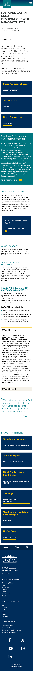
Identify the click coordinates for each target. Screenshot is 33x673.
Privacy (4, 591)
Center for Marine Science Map (11, 630)
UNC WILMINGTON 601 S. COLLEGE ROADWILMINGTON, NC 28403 (10, 569)
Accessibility (5, 587)
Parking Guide (6, 628)
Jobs (3, 585)
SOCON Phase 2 (9, 389)
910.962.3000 (6, 574)
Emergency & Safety (8, 583)
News (3, 605)
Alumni (4, 614)
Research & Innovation (12, 28)
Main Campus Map (7, 625)
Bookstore (5, 610)
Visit (17, 547)
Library (4, 612)
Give (28, 547)
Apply (5, 547)
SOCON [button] (5, 39)
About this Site (16, 664)
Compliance (5, 589)
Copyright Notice (16, 666)
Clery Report (6, 594)
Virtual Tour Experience (9, 632)
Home (3, 28)
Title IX (4, 596)
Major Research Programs (9, 30)
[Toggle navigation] (30, 3)
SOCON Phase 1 (9, 330)
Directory (5, 616)
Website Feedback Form (16, 668)
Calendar (4, 607)
